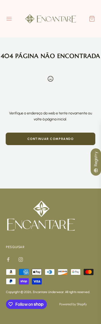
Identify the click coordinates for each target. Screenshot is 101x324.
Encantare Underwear (48, 292)
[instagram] (21, 259)
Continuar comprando (50, 139)
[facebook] (8, 259)
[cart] (92, 18)
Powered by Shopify (73, 304)
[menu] (9, 18)
